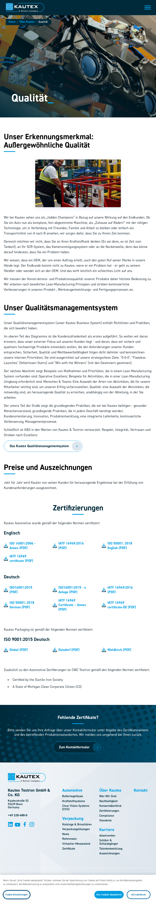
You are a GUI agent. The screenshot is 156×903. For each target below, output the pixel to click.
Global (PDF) (19, 650)
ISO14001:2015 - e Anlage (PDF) (72, 589)
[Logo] (25, 7)
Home (12, 22)
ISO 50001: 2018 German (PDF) (22, 604)
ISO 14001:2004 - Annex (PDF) (22, 545)
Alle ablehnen (138, 894)
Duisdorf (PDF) (69, 650)
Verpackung (72, 818)
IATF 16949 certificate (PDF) (21, 558)
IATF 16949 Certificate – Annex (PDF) (72, 605)
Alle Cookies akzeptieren (109, 894)
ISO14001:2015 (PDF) (21, 589)
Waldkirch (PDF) (119, 650)
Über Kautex (26, 22)
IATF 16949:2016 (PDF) (71, 545)
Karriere (106, 829)
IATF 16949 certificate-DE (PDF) (121, 604)
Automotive (72, 790)
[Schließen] (150, 881)
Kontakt (140, 790)
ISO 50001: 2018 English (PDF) (119, 545)
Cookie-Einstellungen (17, 894)
